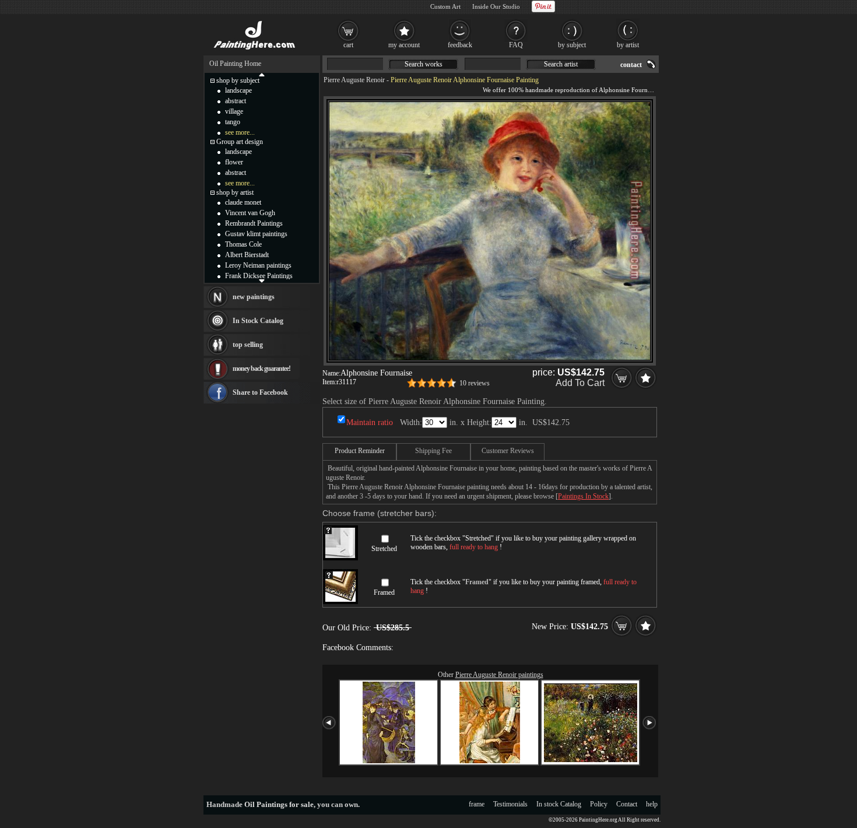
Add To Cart (580, 383)
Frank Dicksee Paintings (259, 276)
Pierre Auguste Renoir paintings (499, 675)
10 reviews (474, 383)
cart (348, 45)
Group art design (239, 142)
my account (404, 45)
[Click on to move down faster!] (262, 280)
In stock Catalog (558, 804)
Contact (626, 804)
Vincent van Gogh (250, 213)
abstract (235, 101)
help (652, 804)
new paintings (254, 297)
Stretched (384, 549)
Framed (384, 592)
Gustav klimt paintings (256, 234)
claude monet (243, 202)
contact (631, 65)
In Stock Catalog (258, 321)
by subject (572, 45)
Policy (598, 804)
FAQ (516, 45)
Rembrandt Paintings (254, 223)
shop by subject (237, 80)
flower (234, 162)
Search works (423, 64)
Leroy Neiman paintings (258, 265)
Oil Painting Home (235, 63)
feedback (460, 45)
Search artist (561, 64)
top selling (248, 345)
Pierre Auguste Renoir (354, 80)
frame (476, 804)
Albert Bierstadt (247, 255)
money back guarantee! (261, 368)
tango (232, 122)
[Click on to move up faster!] (262, 74)
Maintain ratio (369, 422)
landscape (238, 90)
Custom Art (445, 6)
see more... (240, 132)
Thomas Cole (243, 244)
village (234, 111)
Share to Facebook (260, 392)
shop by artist (235, 192)
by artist (628, 45)
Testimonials (510, 804)
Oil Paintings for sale (279, 804)
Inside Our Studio (496, 6)
